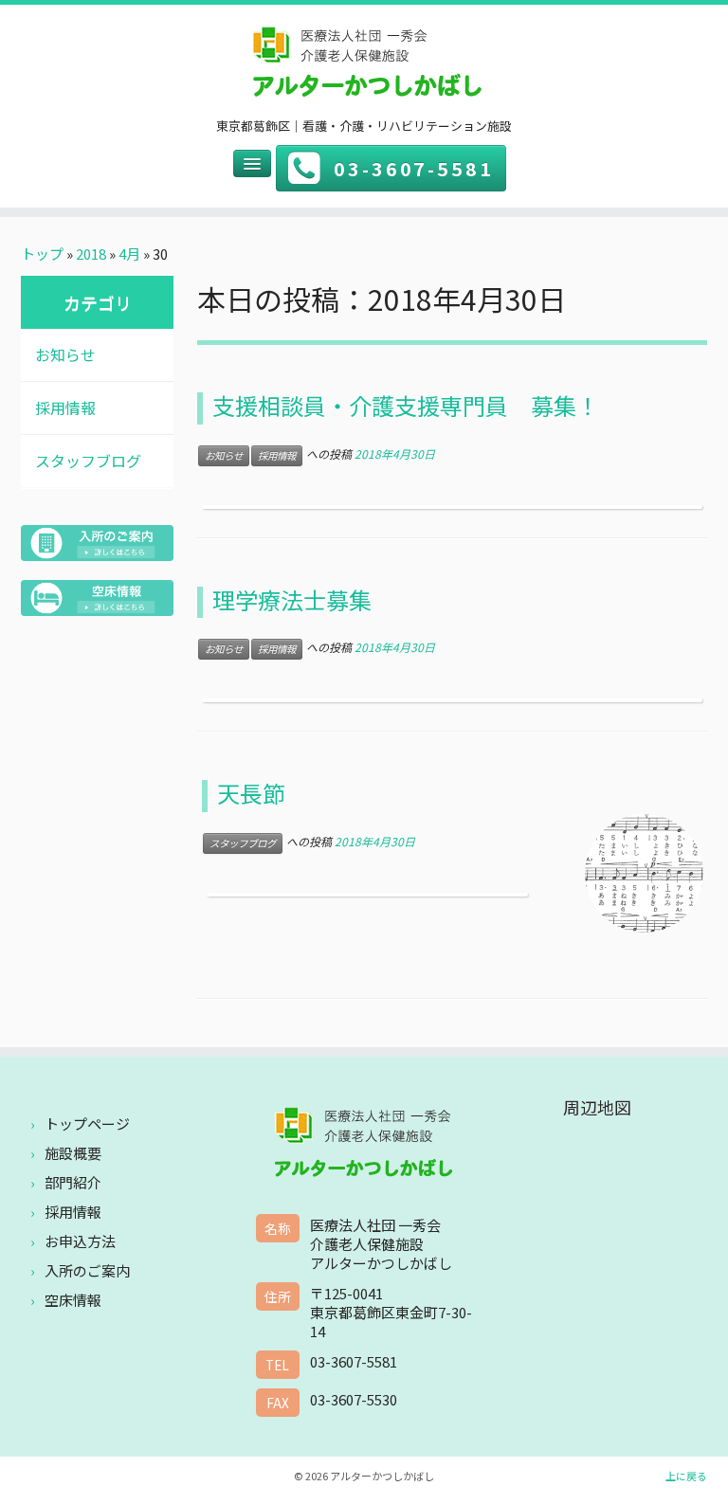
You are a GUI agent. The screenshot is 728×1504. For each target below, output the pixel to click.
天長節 (251, 792)
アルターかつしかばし (382, 1475)
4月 (129, 253)
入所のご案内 (87, 1270)
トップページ (87, 1123)
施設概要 (73, 1153)
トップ (42, 253)
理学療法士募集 (292, 599)
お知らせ (65, 354)
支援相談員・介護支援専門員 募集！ (405, 405)
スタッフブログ (88, 460)
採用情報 (65, 407)
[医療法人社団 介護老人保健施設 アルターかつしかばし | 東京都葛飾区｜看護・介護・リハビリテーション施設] (364, 65)
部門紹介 (73, 1182)
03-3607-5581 (414, 168)
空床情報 (73, 1300)
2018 (91, 253)
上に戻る (686, 1475)
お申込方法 (80, 1241)
